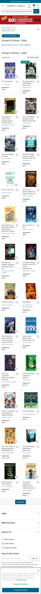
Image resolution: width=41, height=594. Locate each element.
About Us (6, 532)
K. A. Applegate (7, 486)
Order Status (9, 543)
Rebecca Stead (7, 417)
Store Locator (9, 539)
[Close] (38, 570)
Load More (20, 502)
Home (3, 27)
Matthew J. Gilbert (29, 271)
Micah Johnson (28, 229)
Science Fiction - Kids (8, 31)
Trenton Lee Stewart (8, 233)
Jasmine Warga (7, 305)
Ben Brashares (27, 307)
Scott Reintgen (7, 158)
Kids (13, 27)
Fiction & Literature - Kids (9, 29)
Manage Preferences (20, 584)
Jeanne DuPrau (28, 196)
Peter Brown (27, 87)
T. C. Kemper (6, 84)
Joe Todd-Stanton (29, 414)
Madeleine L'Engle (8, 125)
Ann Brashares (27, 305)
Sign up (35, 558)
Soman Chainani (7, 344)
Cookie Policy (21, 580)
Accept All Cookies (20, 590)
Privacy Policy (28, 566)
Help (4, 513)
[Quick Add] (16, 76)
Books (9, 27)
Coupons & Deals (11, 548)
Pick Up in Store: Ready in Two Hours (20, 1)
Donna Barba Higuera (9, 382)
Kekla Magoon (27, 490)
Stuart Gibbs (27, 342)
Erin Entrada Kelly (8, 453)
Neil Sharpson (6, 193)
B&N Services (8, 523)
